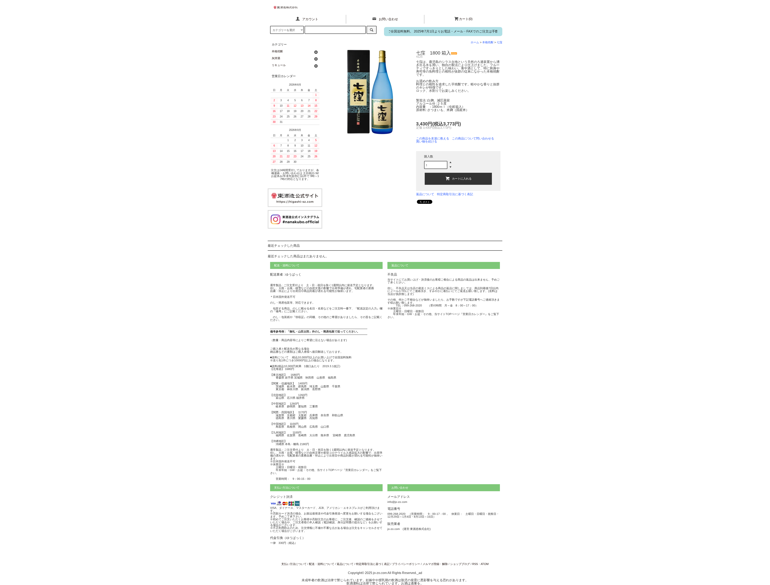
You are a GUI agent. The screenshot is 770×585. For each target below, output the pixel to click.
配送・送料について (321, 564)
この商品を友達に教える (432, 138)
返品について (425, 194)
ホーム (475, 42)
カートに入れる (462, 178)
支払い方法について (294, 564)
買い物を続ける (426, 141)
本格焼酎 (487, 42)
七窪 (499, 42)
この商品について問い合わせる (473, 138)
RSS (475, 564)
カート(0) (465, 19)
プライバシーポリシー (406, 564)
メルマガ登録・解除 (435, 564)
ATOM (485, 564)
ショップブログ (460, 564)
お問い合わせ (388, 19)
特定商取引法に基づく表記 (455, 194)
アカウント (310, 19)
